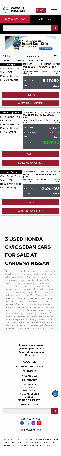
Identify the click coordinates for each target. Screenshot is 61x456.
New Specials (29, 390)
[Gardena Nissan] (14, 9)
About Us (29, 361)
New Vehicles (29, 384)
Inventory (29, 380)
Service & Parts (29, 400)
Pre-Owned (29, 387)
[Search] (54, 28)
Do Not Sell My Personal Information (33, 442)
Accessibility (25, 439)
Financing (29, 371)
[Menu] (53, 10)
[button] (55, 393)
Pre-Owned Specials (29, 393)
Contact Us (9, 439)
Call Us (30, 94)
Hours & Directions (29, 366)
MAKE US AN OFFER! (30, 103)
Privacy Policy (43, 439)
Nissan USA (29, 375)
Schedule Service (29, 404)
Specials (29, 396)
